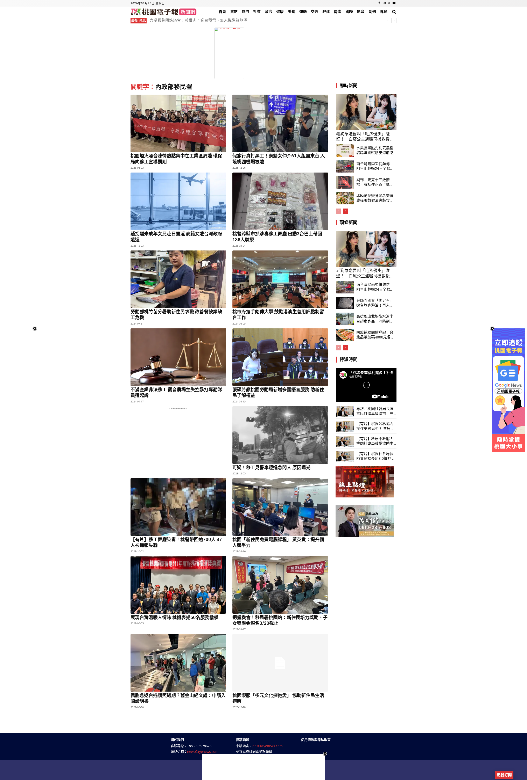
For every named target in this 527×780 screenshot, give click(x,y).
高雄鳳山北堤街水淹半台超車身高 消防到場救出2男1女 (374, 319)
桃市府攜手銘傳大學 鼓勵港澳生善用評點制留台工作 (278, 314)
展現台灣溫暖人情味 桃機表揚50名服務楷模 (174, 617)
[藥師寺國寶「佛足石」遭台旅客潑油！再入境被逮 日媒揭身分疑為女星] (345, 303)
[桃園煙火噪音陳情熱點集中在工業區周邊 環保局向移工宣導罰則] (178, 123)
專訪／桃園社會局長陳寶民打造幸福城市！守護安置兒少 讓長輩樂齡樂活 (375, 411)
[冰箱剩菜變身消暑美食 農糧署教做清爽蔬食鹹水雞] (345, 198)
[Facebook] (379, 3)
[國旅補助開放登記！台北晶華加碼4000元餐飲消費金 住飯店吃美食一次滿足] (345, 335)
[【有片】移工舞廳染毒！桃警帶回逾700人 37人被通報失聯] (178, 507)
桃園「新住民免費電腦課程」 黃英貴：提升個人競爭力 (278, 542)
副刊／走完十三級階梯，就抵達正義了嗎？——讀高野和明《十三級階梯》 (374, 182)
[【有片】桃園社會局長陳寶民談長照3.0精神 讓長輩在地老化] (345, 456)
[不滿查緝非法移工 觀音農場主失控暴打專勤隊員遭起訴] (178, 357)
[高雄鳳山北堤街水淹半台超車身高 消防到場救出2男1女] (345, 319)
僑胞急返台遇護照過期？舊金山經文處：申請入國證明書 (178, 698)
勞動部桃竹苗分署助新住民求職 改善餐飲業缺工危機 (176, 314)
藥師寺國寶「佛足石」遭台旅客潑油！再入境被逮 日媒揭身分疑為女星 (374, 303)
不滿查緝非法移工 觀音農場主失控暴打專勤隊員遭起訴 (176, 392)
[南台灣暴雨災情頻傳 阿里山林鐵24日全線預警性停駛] (345, 166)
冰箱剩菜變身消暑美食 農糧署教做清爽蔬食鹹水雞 (374, 198)
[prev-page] (338, 211)
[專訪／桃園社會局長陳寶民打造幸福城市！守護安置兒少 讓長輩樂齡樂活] (345, 411)
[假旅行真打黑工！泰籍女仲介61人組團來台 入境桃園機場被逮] (280, 123)
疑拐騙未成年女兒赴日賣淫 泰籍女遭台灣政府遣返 (176, 236)
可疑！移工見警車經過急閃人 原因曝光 (271, 467)
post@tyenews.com (267, 746)
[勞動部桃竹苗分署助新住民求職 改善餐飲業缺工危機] (178, 279)
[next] (393, 20)
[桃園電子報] (164, 11)
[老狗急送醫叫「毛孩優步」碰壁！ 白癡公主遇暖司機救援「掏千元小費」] (366, 112)
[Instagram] (384, 3)
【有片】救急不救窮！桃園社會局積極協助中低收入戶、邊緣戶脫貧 (374, 441)
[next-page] (345, 211)
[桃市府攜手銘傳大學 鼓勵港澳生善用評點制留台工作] (280, 279)
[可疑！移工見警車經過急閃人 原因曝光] (280, 435)
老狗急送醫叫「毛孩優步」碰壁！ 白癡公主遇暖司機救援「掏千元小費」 (363, 136)
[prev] (387, 20)
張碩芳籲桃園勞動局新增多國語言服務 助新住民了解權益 (278, 392)
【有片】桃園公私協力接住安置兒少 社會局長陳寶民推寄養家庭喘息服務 (375, 426)
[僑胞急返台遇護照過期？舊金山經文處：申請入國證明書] (178, 663)
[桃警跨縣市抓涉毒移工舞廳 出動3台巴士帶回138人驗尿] (280, 201)
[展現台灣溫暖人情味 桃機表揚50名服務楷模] (178, 585)
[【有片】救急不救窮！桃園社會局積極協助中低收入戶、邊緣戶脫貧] (345, 441)
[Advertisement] (367, 53)
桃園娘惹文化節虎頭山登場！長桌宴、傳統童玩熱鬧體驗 (198, 20)
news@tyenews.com (202, 751)
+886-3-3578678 (199, 746)
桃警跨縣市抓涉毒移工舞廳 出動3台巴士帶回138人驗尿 (277, 236)
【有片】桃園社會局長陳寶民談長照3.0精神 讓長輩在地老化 (376, 456)
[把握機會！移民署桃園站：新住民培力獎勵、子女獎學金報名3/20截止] (280, 585)
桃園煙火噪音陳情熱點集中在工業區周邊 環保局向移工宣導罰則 (176, 158)
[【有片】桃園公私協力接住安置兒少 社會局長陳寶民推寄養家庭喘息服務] (345, 426)
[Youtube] (394, 3)
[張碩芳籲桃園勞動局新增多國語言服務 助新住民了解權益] (280, 357)
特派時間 (348, 359)
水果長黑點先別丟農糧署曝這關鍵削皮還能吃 (374, 150)
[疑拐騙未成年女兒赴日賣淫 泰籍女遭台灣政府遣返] (178, 201)
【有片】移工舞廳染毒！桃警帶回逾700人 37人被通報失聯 (176, 542)
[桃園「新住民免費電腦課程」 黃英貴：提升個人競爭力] (280, 507)
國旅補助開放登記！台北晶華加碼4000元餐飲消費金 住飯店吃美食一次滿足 (375, 335)
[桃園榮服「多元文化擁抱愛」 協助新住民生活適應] (280, 663)
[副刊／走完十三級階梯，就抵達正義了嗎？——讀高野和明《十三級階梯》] (345, 182)
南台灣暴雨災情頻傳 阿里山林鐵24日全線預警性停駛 (375, 166)
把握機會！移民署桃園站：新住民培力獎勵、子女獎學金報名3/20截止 (280, 620)
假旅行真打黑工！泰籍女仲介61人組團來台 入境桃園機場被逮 (278, 158)
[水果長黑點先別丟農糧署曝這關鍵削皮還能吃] (345, 150)
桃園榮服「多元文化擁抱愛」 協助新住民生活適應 (278, 698)
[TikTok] (389, 3)
